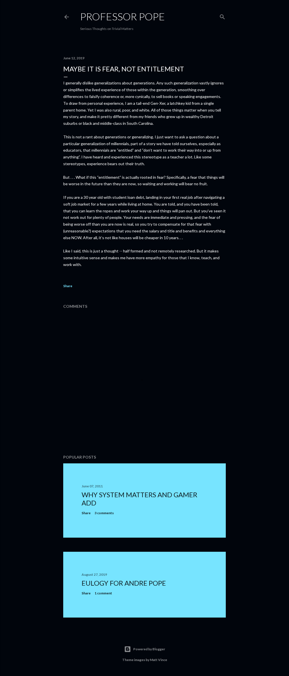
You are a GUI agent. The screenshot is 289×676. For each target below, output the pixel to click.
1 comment (103, 593)
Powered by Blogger (149, 649)
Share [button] (67, 286)
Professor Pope (122, 16)
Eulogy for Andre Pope (124, 583)
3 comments (104, 513)
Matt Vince (158, 660)
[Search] (222, 15)
